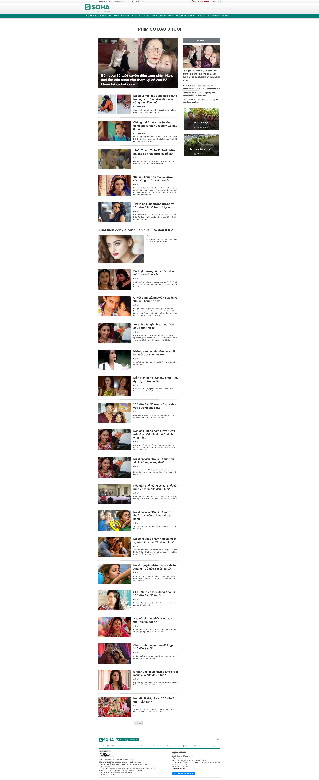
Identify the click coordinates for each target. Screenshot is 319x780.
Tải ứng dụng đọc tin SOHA (128, 740)
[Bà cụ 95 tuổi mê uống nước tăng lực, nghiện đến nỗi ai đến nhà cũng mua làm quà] (114, 104)
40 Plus (146, 16)
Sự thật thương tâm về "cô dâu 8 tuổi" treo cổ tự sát (154, 273)
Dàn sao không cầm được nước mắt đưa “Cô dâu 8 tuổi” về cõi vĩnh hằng (154, 434)
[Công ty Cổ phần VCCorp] (129, 753)
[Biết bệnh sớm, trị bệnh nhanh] (222, 8)
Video (204, 746)
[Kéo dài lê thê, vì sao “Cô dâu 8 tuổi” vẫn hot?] (114, 707)
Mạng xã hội (201, 122)
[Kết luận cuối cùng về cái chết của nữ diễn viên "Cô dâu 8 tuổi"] (114, 494)
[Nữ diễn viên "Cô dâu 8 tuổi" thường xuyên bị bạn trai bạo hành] (114, 520)
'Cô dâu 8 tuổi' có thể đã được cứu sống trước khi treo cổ (153, 178)
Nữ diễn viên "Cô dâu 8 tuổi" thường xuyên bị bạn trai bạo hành (152, 515)
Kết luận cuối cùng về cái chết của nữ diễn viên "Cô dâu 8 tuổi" (155, 487)
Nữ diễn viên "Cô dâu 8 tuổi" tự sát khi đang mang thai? (153, 460)
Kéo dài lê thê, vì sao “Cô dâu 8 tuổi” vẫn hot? (153, 700)
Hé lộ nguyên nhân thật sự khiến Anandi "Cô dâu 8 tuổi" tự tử (154, 567)
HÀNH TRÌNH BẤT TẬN (122, 1)
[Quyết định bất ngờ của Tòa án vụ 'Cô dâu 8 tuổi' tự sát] (114, 306)
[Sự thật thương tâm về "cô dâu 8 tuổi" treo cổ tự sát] (114, 279)
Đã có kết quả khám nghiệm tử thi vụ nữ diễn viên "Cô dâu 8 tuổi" (155, 540)
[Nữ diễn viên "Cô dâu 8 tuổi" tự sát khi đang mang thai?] (114, 467)
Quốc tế (154, 16)
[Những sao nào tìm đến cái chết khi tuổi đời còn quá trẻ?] (114, 360)
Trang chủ (106, 746)
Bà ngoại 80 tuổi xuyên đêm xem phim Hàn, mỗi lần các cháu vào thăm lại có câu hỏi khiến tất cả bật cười (137, 80)
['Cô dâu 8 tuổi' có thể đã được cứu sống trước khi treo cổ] (114, 185)
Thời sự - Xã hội (116, 746)
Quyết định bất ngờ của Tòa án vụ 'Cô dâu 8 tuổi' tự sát (155, 299)
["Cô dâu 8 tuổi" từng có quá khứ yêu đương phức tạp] (114, 413)
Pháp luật (191, 16)
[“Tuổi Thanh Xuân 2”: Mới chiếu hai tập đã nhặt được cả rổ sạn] (114, 159)
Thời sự (116, 16)
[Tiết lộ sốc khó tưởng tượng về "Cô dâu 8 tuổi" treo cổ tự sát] (114, 212)
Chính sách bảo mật (178, 769)
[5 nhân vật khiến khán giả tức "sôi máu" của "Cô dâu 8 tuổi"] (114, 680)
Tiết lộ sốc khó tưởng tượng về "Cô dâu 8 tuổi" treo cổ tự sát (153, 205)
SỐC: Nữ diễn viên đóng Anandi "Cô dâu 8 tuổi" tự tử (154, 593)
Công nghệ (216, 16)
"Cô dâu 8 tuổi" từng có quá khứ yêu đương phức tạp (154, 406)
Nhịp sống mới (173, 16)
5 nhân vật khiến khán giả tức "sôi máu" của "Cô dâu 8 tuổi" (155, 673)
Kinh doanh (125, 16)
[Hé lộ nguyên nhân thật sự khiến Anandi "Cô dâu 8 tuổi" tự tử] (114, 574)
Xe (208, 16)
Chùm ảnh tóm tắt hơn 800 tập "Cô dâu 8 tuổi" (153, 647)
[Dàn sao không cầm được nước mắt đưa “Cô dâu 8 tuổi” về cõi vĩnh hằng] (114, 439)
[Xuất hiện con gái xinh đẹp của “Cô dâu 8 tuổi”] (121, 249)
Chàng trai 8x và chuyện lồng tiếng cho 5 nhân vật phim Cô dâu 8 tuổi (155, 126)
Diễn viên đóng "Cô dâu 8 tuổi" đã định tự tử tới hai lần (155, 379)
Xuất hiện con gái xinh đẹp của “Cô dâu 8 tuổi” (137, 230)
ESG (109, 16)
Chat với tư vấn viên (184, 774)
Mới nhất (93, 16)
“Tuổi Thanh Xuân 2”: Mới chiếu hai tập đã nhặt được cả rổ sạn (154, 152)
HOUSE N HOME (105, 1)
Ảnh (209, 746)
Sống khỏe (201, 16)
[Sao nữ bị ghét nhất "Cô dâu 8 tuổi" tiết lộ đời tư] (114, 627)
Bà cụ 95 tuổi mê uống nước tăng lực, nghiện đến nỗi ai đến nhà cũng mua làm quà (155, 99)
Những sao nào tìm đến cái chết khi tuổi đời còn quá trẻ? (154, 353)
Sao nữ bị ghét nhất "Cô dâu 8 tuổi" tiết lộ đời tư (153, 620)
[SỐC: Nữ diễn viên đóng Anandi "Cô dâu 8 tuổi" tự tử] (114, 600)
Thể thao (163, 16)
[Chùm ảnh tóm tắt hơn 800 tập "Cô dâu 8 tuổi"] (114, 653)
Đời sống (225, 16)
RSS (214, 746)
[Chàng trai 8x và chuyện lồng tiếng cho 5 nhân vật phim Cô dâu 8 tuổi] (114, 131)
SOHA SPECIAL (138, 1)
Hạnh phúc (102, 16)
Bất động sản (136, 16)
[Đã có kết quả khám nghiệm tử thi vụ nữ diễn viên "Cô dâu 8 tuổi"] (114, 547)
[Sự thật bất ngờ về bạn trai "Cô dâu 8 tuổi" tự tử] (114, 333)
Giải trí (183, 16)
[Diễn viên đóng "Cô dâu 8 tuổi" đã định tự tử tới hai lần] (114, 386)
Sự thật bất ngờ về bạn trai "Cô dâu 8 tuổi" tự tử (153, 326)
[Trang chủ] (97, 8)
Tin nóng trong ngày (201, 149)
